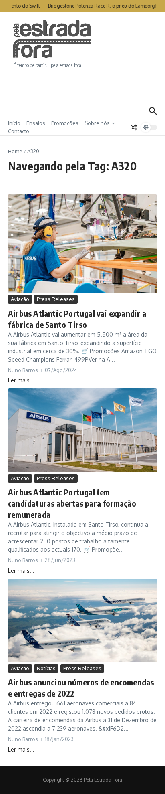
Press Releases (56, 299)
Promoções (64, 123)
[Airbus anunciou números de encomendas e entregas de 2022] (82, 620)
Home (15, 151)
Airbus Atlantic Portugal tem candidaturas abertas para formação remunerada (72, 503)
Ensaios (35, 123)
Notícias (46, 668)
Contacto (18, 131)
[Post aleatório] (134, 127)
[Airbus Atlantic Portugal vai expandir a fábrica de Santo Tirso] (82, 243)
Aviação (20, 299)
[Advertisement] (82, 86)
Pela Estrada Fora (52, 39)
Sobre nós (97, 123)
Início (14, 123)
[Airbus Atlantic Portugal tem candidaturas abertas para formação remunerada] (82, 430)
